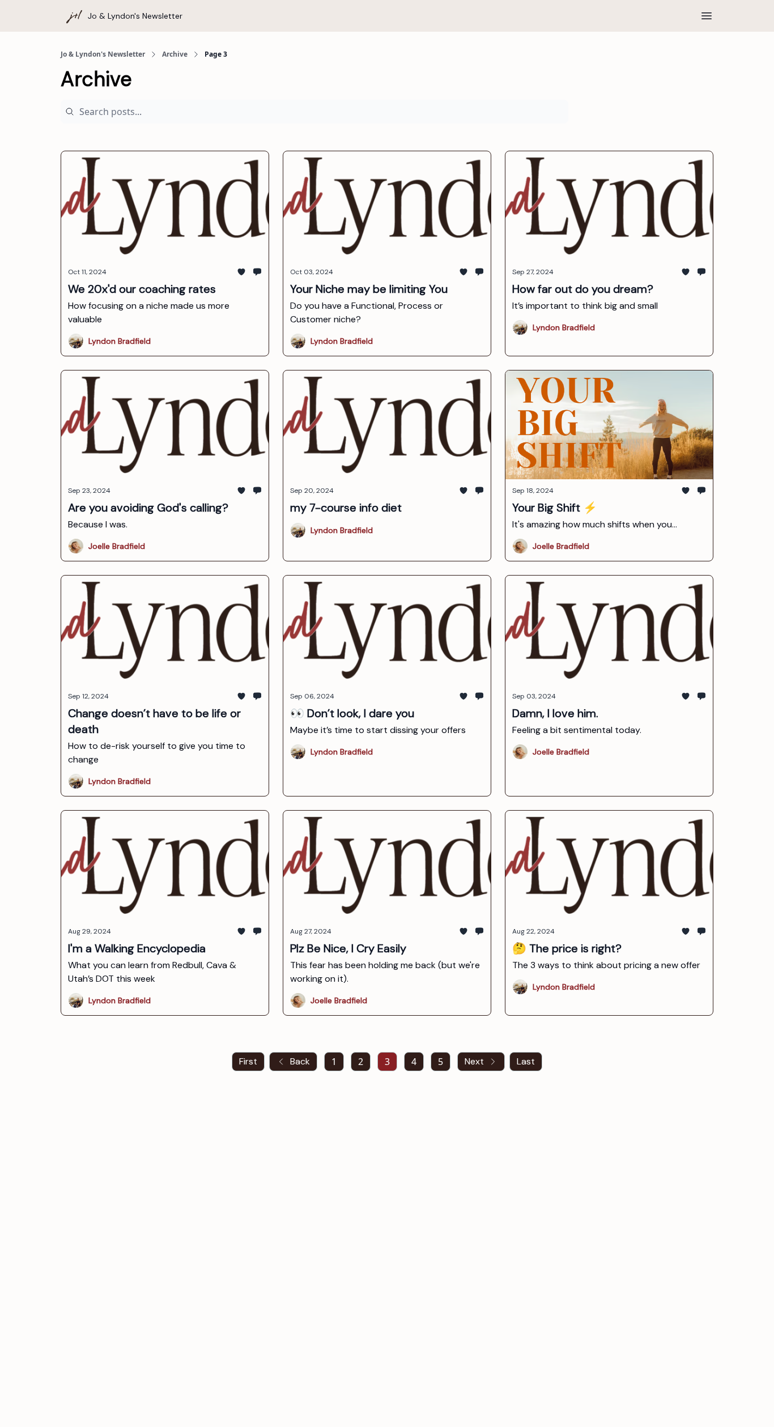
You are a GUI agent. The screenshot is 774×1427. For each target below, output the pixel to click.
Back (300, 1061)
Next (474, 1061)
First (248, 1061)
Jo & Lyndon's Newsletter (103, 54)
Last (526, 1061)
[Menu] (706, 14)
